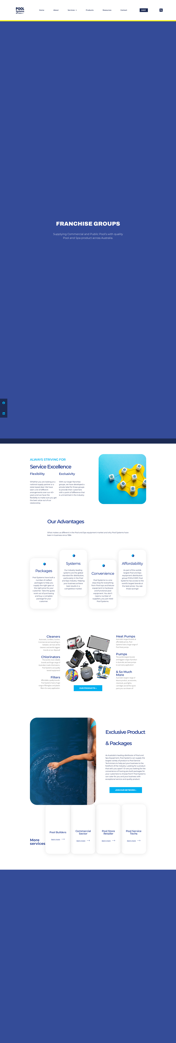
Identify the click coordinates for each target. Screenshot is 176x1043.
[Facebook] (3, 402)
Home (41, 10)
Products (90, 10)
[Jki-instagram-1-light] (3, 408)
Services (71, 10)
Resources (107, 10)
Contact (123, 10)
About (56, 10)
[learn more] (63, 841)
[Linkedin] (3, 413)
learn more (55, 841)
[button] (161, 10)
